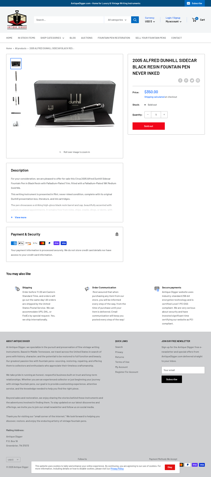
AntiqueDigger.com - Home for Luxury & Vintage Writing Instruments (105, 3)
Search (119, 346)
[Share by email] (198, 80)
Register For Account (126, 371)
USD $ (10, 459)
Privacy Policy (117, 468)
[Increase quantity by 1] (164, 114)
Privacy (119, 351)
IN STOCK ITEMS (26, 37)
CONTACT (176, 37)
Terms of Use (122, 361)
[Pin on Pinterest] (186, 80)
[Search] (135, 19)
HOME (9, 37)
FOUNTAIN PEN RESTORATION (114, 37)
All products (20, 48)
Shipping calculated (154, 96)
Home (9, 48)
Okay (170, 467)
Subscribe (197, 3)
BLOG (73, 37)
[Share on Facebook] (180, 80)
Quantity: (138, 114)
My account (172, 21)
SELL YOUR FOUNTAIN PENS (150, 37)
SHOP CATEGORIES (50, 37)
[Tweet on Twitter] (192, 80)
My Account (121, 366)
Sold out (148, 125)
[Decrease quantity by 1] (148, 114)
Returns (119, 356)
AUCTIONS (86, 37)
